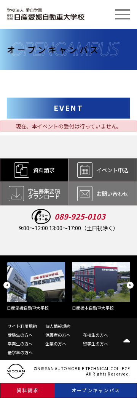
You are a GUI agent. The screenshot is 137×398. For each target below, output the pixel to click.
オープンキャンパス (96, 390)
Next (130, 285)
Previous (6, 285)
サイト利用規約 (22, 326)
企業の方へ (55, 343)
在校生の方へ (95, 335)
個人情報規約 (57, 326)
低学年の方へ (20, 352)
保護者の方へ (57, 335)
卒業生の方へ (20, 343)
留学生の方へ (95, 343)
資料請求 (27, 390)
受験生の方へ (20, 335)
